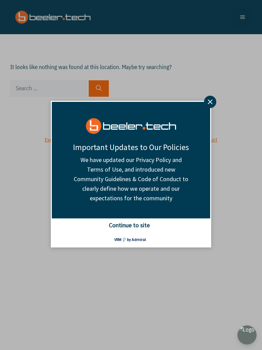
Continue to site (129, 225)
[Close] (210, 102)
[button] (247, 335)
